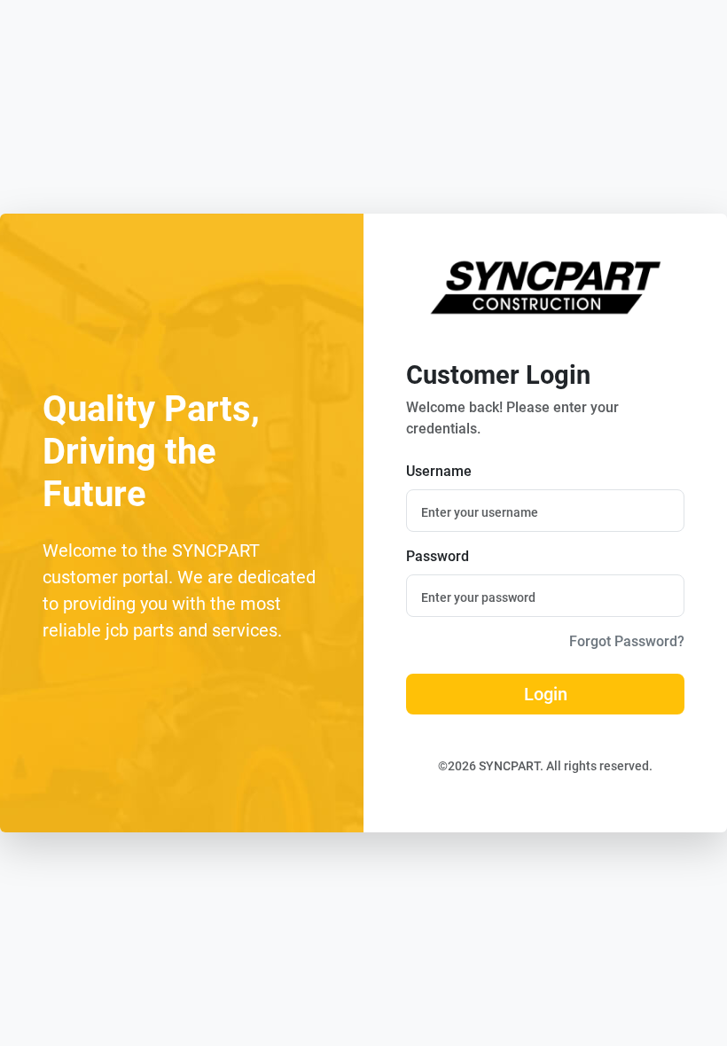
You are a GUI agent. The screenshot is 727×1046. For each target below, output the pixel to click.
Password (437, 556)
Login (545, 694)
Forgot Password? (626, 641)
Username (439, 471)
